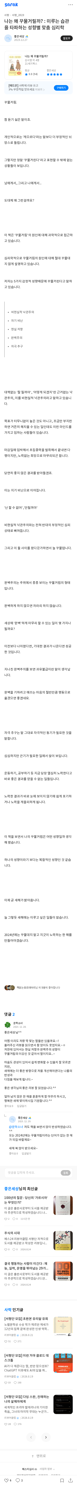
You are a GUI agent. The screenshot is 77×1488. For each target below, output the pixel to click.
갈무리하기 (62, 1480)
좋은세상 (22, 1117)
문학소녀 (18, 1023)
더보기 (70, 5)
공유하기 (70, 1480)
